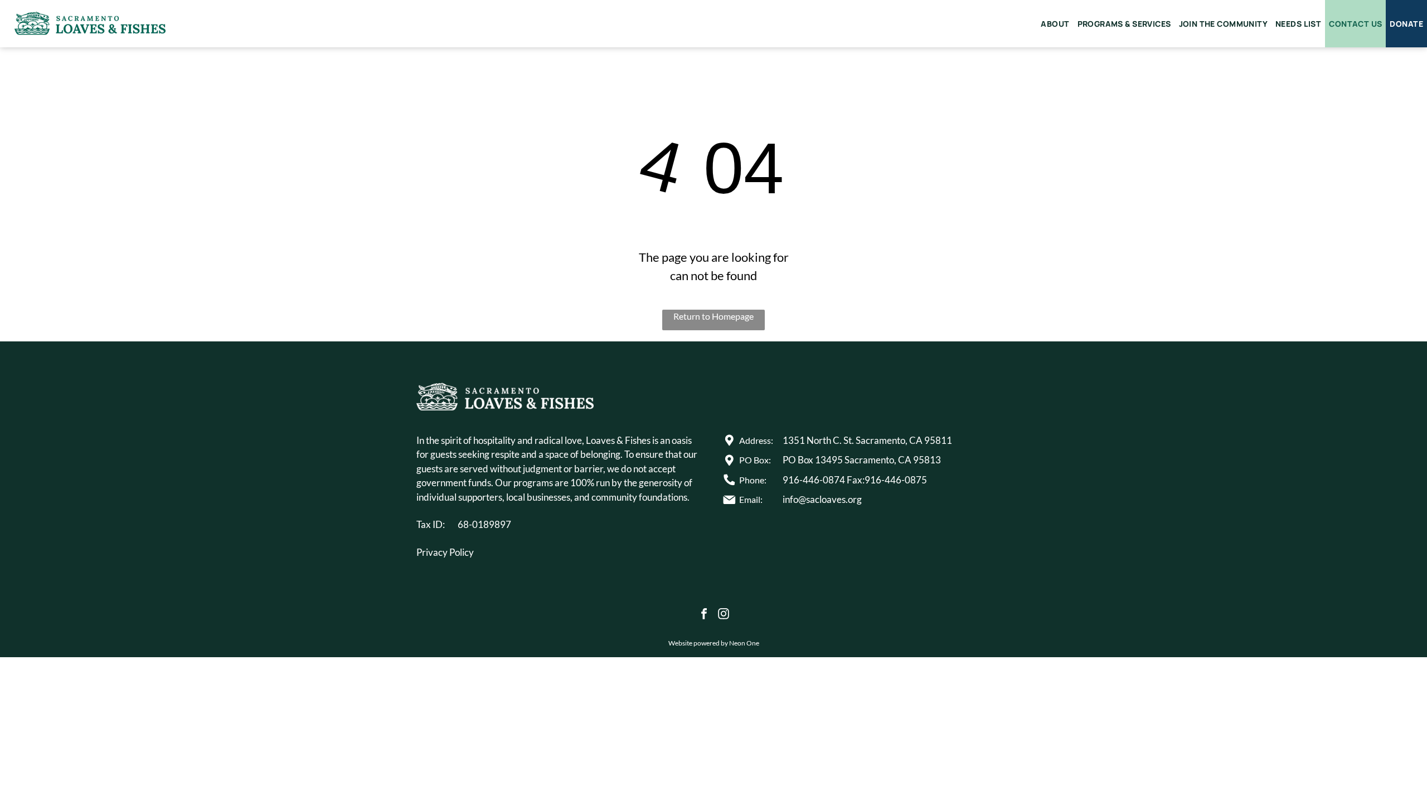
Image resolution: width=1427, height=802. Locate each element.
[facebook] (704, 615)
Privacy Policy (445, 552)
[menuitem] (1055, 23)
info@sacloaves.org (822, 499)
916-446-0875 (896, 480)
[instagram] (723, 615)
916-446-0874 (814, 480)
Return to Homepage (713, 316)
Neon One (744, 643)
